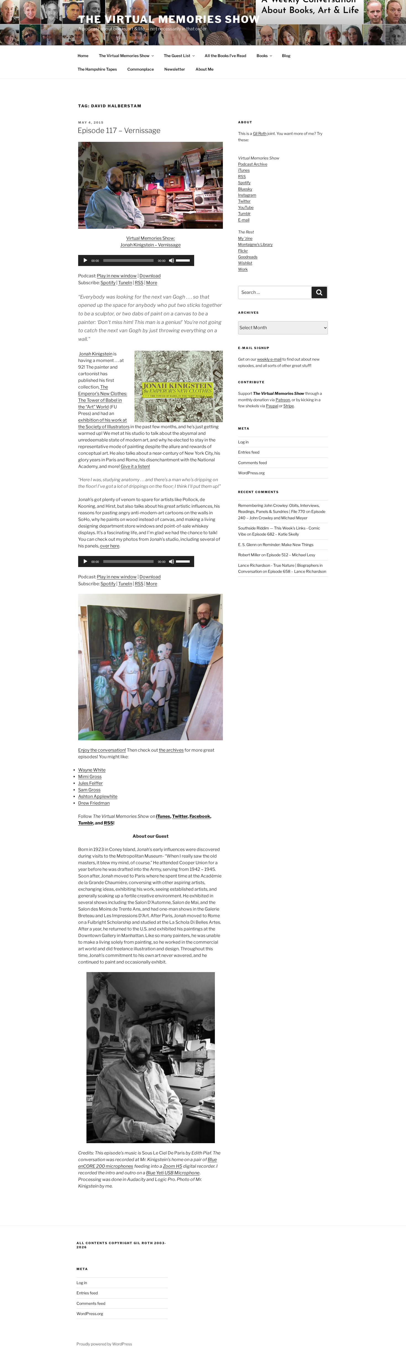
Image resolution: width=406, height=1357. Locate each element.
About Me (204, 69)
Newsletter (174, 69)
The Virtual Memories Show (169, 19)
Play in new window (117, 275)
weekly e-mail (269, 359)
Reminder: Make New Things (288, 544)
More (151, 282)
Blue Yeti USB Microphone (172, 1172)
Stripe (288, 405)
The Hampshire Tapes (97, 69)
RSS (139, 282)
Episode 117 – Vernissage (119, 130)
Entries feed (248, 452)
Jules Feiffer (90, 783)
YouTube (246, 207)
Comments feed (252, 462)
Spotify (108, 282)
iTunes (163, 816)
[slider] (183, 260)
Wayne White (92, 770)
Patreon (283, 399)
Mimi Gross (90, 776)
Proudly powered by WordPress (104, 1344)
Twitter (180, 816)
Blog (286, 55)
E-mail (243, 219)
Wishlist (245, 262)
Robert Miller (249, 554)
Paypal (272, 405)
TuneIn (125, 282)
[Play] (85, 260)
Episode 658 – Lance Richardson (297, 571)
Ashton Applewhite (97, 796)
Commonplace (140, 69)
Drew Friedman (94, 803)
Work (243, 269)
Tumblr (85, 823)
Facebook (199, 816)
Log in (243, 442)
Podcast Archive (252, 164)
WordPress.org (251, 472)
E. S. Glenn (247, 544)
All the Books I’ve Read (225, 55)
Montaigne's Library (255, 244)
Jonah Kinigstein (95, 353)
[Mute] (171, 260)
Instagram (247, 195)
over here (109, 546)
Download (150, 275)
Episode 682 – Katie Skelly (275, 534)
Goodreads (247, 256)
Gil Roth (260, 133)
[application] (136, 260)
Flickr (243, 250)
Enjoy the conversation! (102, 750)
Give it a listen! (135, 466)
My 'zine (245, 238)
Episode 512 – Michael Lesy (291, 554)
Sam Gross (89, 789)
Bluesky (245, 189)
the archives (171, 750)
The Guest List (177, 55)
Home (83, 55)
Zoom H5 (172, 1166)
